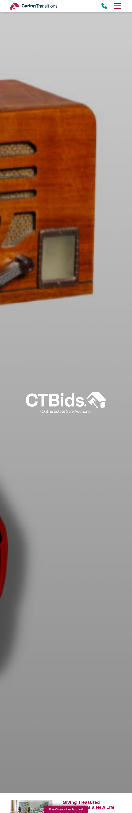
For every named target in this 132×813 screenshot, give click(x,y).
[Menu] (117, 6)
